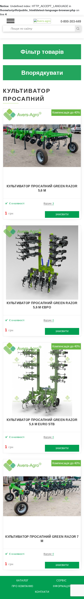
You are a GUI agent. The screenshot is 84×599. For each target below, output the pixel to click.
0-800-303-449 (71, 21)
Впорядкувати (42, 72)
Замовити (62, 214)
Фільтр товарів (42, 52)
